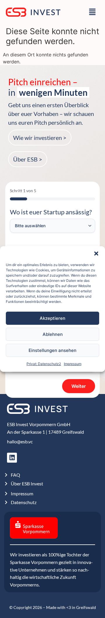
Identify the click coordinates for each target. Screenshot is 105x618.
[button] (96, 253)
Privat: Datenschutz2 (44, 364)
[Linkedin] (12, 458)
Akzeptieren (52, 318)
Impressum (72, 364)
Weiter (78, 386)
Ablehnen (53, 334)
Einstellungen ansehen (52, 350)
